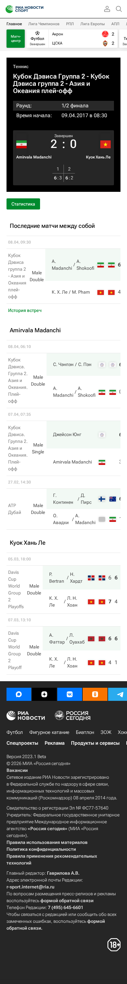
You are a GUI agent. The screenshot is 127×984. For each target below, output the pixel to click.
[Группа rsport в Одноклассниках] (95, 694)
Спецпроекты (22, 743)
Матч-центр (16, 38)
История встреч (25, 310)
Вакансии (17, 770)
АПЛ (115, 24)
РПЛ (70, 24)
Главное (14, 24)
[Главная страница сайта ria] (7, 9)
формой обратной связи (66, 900)
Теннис (21, 66)
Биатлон (85, 732)
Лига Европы (92, 24)
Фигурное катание (49, 732)
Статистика (23, 204)
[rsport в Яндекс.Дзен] (44, 694)
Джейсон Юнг (67, 434)
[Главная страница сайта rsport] (39, 9)
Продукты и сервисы (95, 743)
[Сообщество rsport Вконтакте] (69, 694)
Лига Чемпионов (44, 24)
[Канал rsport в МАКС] (19, 694)
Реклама (54, 743)
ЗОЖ (106, 732)
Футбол (15, 732)
